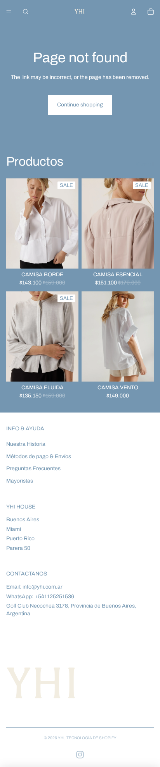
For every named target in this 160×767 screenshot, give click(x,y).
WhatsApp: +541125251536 (40, 596)
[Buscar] (25, 11)
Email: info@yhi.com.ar (34, 587)
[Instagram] (80, 754)
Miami (13, 529)
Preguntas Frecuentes (33, 468)
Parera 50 (18, 548)
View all (145, 164)
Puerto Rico (20, 538)
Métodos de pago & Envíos (38, 456)
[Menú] (9, 12)
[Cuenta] (133, 11)
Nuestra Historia (25, 444)
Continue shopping (80, 105)
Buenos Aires (22, 519)
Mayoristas (19, 481)
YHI (61, 738)
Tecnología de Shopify (91, 738)
